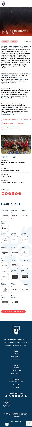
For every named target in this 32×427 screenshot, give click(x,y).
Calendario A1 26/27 (16, 382)
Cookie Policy (16, 416)
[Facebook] (3, 193)
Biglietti (16, 387)
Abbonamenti (16, 356)
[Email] (16, 193)
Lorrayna (23, 79)
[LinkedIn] (6, 193)
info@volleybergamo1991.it (16, 345)
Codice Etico (16, 359)
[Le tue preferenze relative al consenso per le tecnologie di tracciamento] (29, 424)
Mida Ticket (9, 107)
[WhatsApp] (13, 193)
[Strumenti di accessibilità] (7, 424)
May (17, 79)
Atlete (16, 368)
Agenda (16, 384)
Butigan (3, 96)
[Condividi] (19, 193)
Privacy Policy (21, 414)
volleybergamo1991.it (7, 114)
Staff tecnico (16, 370)
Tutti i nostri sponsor (12, 311)
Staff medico (16, 373)
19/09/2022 (27, 41)
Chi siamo (16, 354)
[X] (9, 193)
